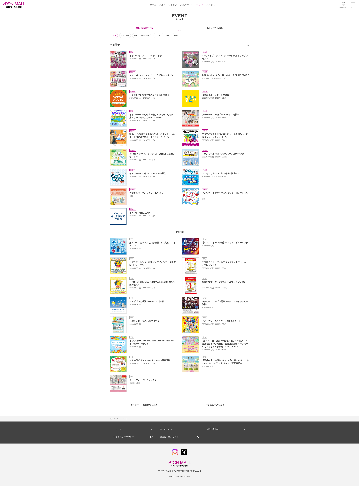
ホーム (116, 419)
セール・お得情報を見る (146, 405)
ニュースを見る (217, 405)
